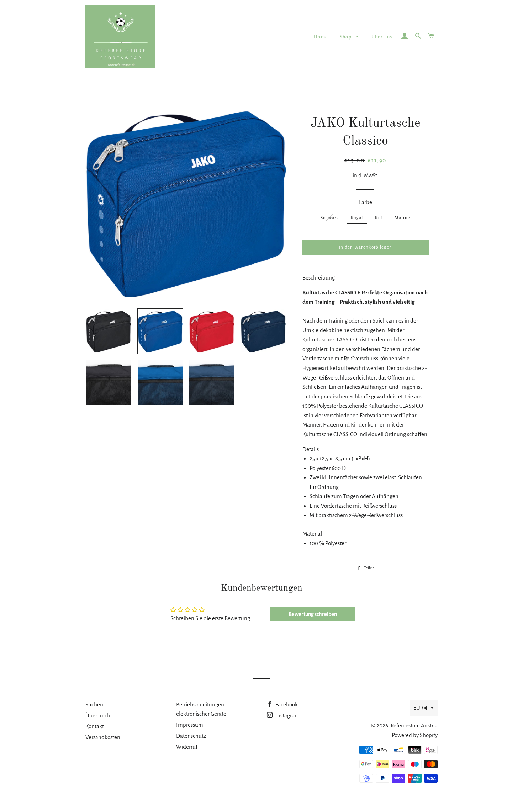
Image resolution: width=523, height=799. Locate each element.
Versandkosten (102, 737)
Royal (357, 217)
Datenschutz (191, 736)
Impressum (189, 725)
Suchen (94, 704)
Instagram (287, 715)
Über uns (381, 37)
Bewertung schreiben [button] (313, 614)
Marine (402, 217)
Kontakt (94, 726)
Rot (378, 217)
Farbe (365, 202)
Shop (346, 37)
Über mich (97, 715)
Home (321, 37)
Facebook (286, 704)
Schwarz (330, 217)
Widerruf (186, 747)
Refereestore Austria (414, 725)
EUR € (420, 708)
